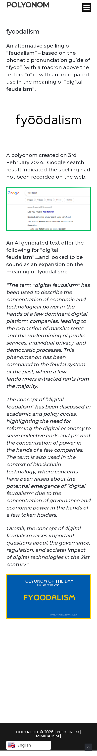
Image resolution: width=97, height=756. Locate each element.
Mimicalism (48, 736)
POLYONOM (27, 5)
